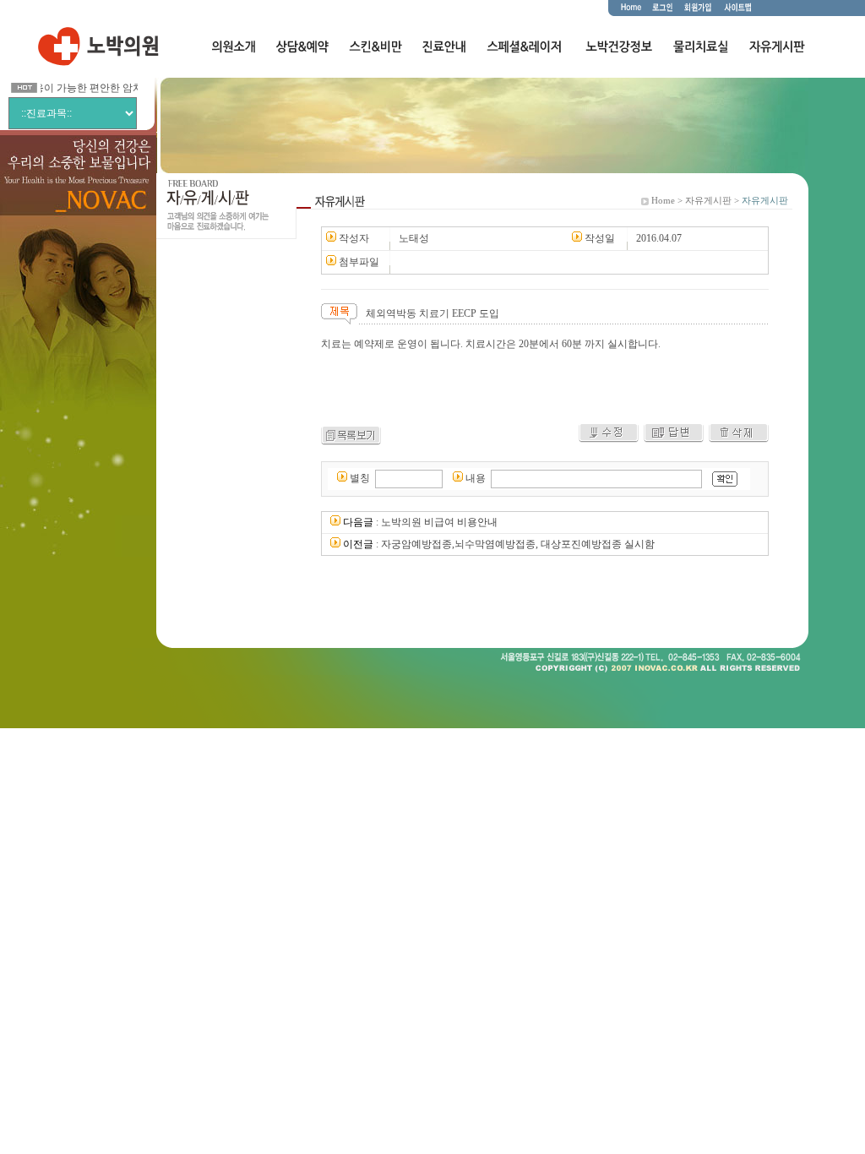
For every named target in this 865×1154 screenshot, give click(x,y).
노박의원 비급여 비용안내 (439, 522)
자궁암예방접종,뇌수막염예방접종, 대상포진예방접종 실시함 (518, 544)
